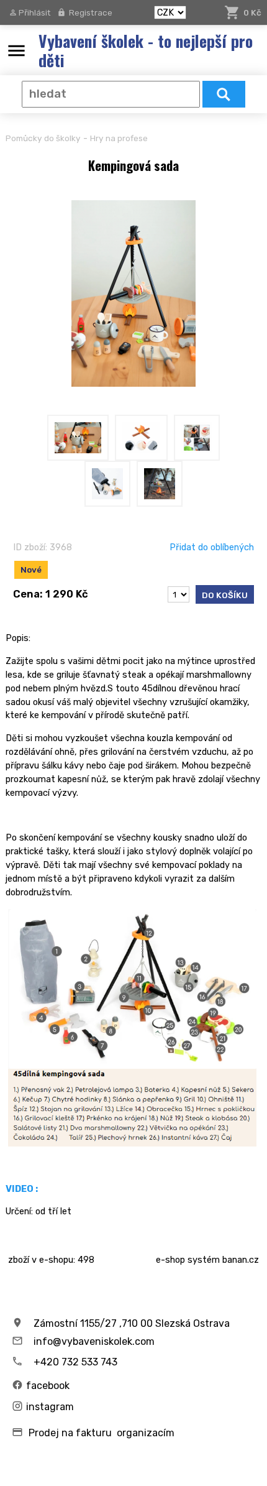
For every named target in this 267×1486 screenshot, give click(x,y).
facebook (48, 1385)
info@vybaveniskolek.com (94, 1341)
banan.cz (240, 1259)
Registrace (90, 12)
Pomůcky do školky (43, 138)
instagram (50, 1407)
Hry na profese (119, 138)
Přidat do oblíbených (212, 547)
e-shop (170, 1259)
